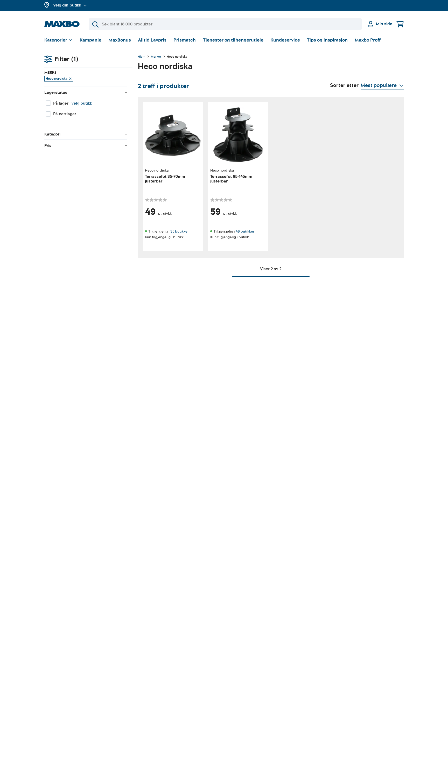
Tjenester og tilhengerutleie (233, 40)
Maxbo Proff (368, 40)
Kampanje (90, 40)
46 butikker (245, 231)
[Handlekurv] (400, 24)
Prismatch (184, 40)
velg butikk (82, 103)
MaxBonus (119, 40)
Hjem (141, 56)
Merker (156, 56)
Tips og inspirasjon (327, 40)
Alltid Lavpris (152, 40)
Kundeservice (285, 40)
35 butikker (179, 231)
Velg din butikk (67, 5)
